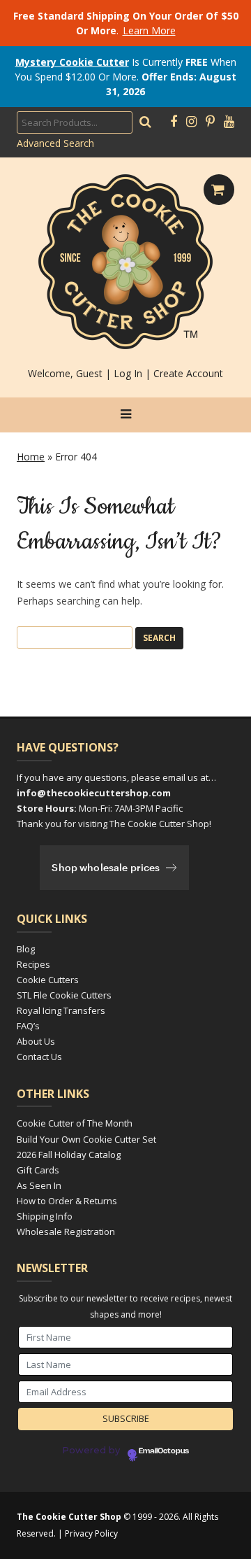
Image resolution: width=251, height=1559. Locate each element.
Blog (26, 949)
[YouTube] (229, 121)
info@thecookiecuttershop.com (94, 792)
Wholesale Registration (66, 1231)
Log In (128, 373)
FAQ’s (28, 1026)
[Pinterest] (210, 121)
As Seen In (39, 1185)
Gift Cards (38, 1170)
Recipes (33, 964)
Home (31, 456)
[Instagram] (191, 121)
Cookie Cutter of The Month (74, 1123)
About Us (36, 1041)
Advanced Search (55, 143)
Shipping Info (45, 1216)
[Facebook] (173, 121)
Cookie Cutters (48, 979)
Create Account (188, 373)
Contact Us (39, 1056)
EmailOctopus (164, 1451)
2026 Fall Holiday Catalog (69, 1154)
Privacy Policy (91, 1533)
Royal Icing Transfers (61, 1010)
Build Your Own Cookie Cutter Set (86, 1139)
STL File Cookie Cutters (64, 995)
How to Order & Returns (67, 1200)
